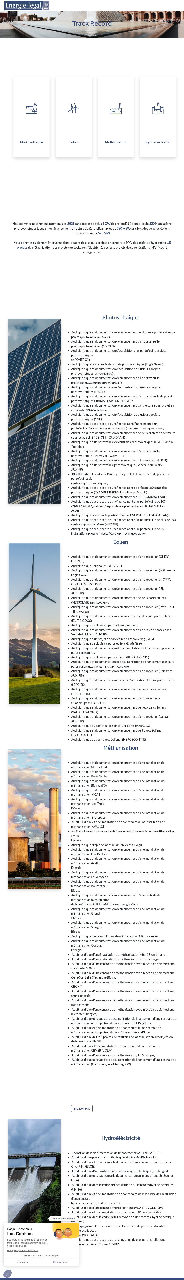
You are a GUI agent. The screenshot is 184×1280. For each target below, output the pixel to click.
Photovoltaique (31, 142)
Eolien (73, 142)
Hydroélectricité (158, 142)
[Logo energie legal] (26, 9)
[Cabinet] (164, 3)
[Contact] (178, 3)
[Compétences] (168, 3)
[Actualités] (175, 3)
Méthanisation (115, 142)
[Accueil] (160, 3)
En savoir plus (81, 1108)
